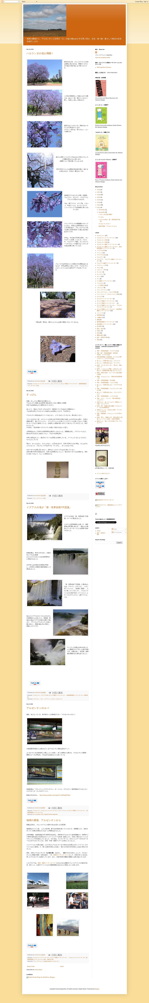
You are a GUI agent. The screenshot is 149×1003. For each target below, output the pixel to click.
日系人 (99, 331)
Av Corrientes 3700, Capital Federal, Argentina (45, 814)
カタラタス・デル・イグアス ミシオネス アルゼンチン (48, 699)
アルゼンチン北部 (102, 242)
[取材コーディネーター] (61, 855)
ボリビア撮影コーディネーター (106, 301)
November (102, 212)
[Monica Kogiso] (96, 514)
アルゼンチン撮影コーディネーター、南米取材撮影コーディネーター (109, 247)
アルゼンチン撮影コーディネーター (107, 244)
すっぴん (32, 394)
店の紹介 (99, 326)
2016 (99, 194)
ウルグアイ (100, 257)
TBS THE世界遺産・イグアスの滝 (107, 396)
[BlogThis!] (55, 381)
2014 (99, 200)
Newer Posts (31, 966)
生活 (37, 385)
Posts (115, 529)
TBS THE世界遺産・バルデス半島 (107, 382)
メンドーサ (100, 313)
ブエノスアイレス (55, 383)
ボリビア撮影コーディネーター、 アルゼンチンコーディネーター (68, 957)
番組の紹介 (100, 335)
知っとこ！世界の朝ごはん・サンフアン (108, 363)
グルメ (99, 267)
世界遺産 (99, 315)
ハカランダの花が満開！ (40, 53)
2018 (99, 189)
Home (62, 966)
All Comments (117, 532)
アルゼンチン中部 (102, 240)
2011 (99, 207)
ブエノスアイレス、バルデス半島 (106, 292)
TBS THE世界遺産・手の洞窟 (106, 380)
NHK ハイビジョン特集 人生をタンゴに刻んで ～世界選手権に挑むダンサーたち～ (109, 369)
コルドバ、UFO (101, 270)
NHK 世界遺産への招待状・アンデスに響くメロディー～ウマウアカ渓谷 (109, 357)
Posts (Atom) (38, 969)
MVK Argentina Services (104, 67)
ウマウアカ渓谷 (101, 255)
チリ (98, 279)
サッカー (99, 272)
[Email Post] (49, 381)
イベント (99, 252)
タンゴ (99, 276)
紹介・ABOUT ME (48, 959)
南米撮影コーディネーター (105, 324)
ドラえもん (100, 283)
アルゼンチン (36, 695)
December (102, 210)
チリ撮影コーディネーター (105, 281)
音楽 (98, 339)
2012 (99, 205)
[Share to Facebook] (59, 381)
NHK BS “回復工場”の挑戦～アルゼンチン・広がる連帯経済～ (109, 406)
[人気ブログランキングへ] (100, 495)
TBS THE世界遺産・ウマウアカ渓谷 (108, 351)
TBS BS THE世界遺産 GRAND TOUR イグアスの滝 (108, 353)
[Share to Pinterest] (61, 381)
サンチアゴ (100, 274)
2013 (99, 202)
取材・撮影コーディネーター (47, 863)
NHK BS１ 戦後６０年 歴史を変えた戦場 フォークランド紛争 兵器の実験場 (109, 418)
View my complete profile (102, 57)
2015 (99, 197)
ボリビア (99, 296)
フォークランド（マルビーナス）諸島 (108, 294)
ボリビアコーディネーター (105, 298)
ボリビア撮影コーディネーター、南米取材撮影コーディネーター (66, 695)
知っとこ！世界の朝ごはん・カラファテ (108, 361)
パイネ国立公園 (101, 285)
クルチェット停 (101, 265)
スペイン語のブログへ (103, 473)
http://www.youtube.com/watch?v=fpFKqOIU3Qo (55, 795)
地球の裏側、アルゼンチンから (44, 820)
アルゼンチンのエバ (38, 708)
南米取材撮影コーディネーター (106, 322)
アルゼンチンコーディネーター (41, 383)
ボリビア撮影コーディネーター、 (106, 303)
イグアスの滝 (44, 695)
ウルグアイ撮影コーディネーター (106, 263)
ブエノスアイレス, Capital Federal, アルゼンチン (46, 961)
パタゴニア (100, 287)
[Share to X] (57, 381)
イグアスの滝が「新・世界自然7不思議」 (49, 507)
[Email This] (53, 381)
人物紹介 (99, 317)
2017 (99, 192)
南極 (98, 319)
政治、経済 (100, 328)
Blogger (97, 989)
